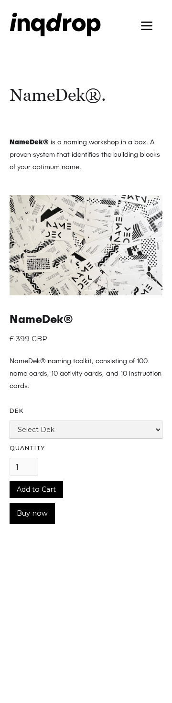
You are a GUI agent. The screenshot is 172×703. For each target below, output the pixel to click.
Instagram (25, 672)
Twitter (18, 654)
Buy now (32, 513)
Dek (16, 410)
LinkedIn (21, 636)
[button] (147, 26)
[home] (50, 28)
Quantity (27, 448)
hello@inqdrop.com (46, 584)
